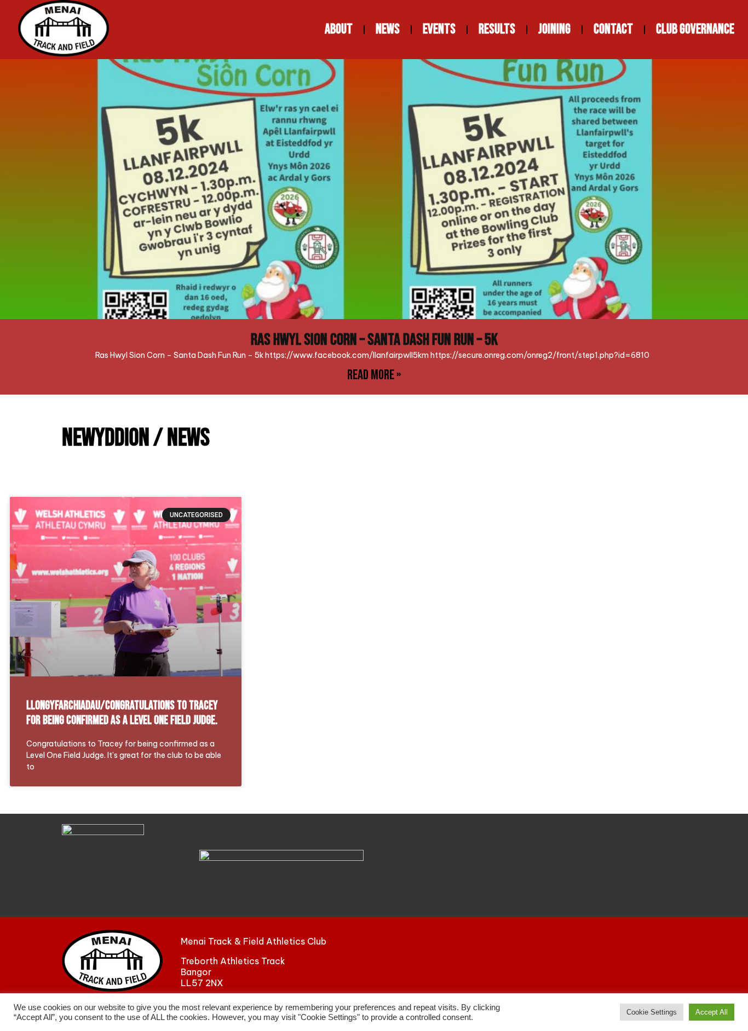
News (388, 29)
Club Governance (695, 29)
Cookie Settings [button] (651, 1012)
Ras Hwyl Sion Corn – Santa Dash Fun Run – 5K (374, 340)
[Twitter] (621, 961)
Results (497, 29)
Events (439, 29)
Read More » (374, 375)
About (339, 29)
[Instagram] (668, 961)
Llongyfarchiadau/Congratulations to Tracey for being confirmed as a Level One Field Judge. (122, 713)
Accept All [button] (711, 1012)
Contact (613, 29)
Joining (554, 29)
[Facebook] (575, 961)
